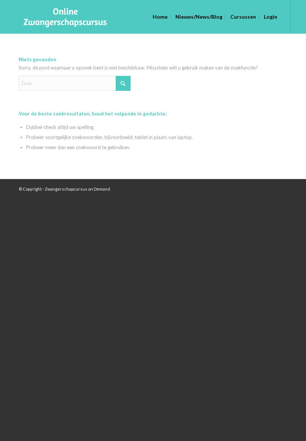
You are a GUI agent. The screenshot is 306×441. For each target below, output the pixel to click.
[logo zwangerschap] (62, 17)
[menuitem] (160, 17)
